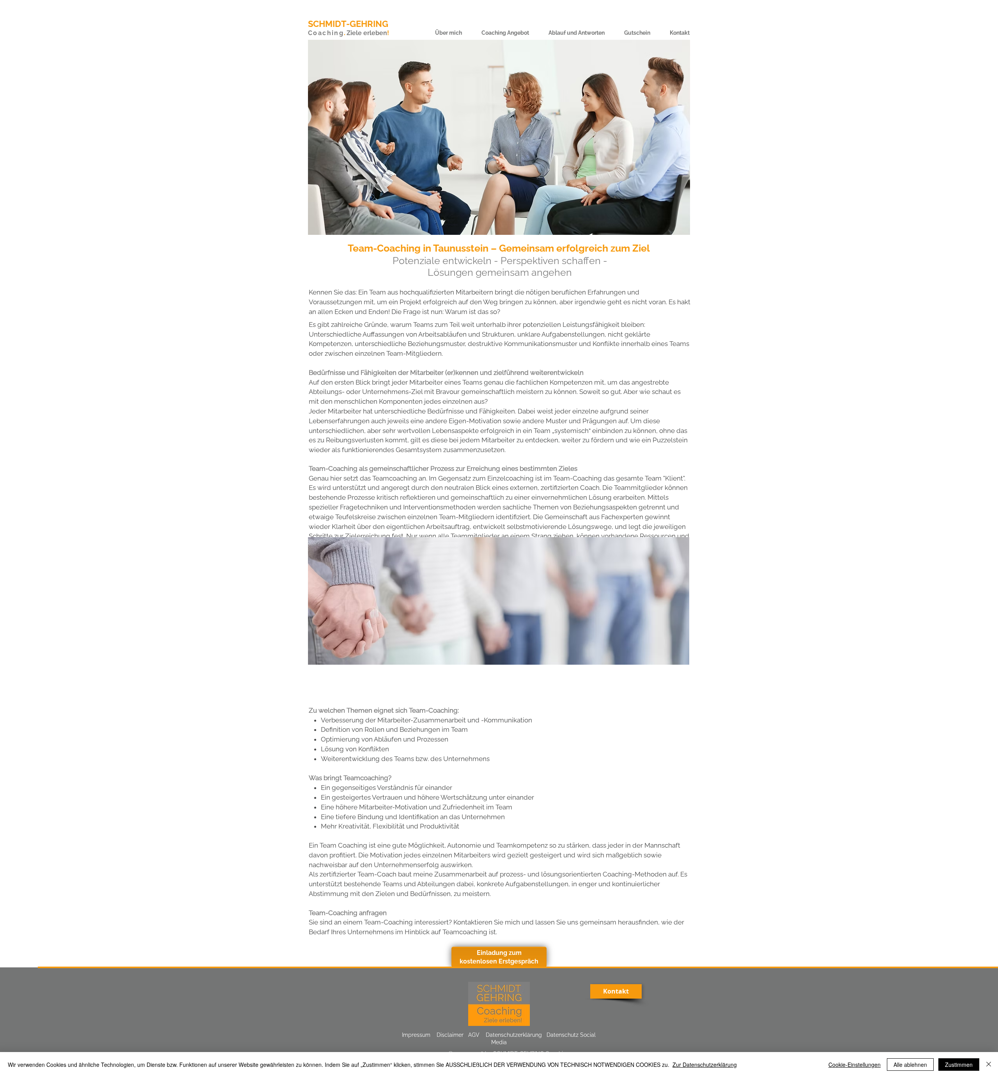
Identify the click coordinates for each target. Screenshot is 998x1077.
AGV (474, 1035)
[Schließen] (988, 1064)
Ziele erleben (367, 33)
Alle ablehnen (910, 1064)
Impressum (416, 1035)
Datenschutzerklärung (514, 1035)
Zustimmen (959, 1064)
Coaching (326, 33)
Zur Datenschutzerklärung (704, 1064)
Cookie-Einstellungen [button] (854, 1064)
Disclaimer (450, 1035)
